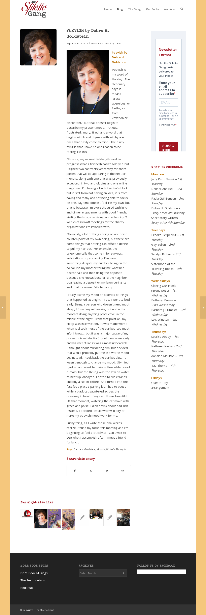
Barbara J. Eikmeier (164, 310)
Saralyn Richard (161, 254)
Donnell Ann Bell (162, 189)
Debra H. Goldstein (85, 449)
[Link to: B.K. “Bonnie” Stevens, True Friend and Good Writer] (96, 514)
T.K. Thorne (159, 365)
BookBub (26, 588)
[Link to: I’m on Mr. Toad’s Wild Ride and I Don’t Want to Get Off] (68, 519)
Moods (101, 449)
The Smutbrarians (32, 580)
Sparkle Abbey (161, 336)
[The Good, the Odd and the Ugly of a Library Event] (203, 307)
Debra (118, 43)
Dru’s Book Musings (34, 573)
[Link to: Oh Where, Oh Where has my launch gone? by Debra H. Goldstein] (54, 518)
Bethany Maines (162, 300)
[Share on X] (91, 470)
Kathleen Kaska (162, 346)
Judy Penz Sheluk (162, 179)
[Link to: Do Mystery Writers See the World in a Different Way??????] (110, 517)
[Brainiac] (3, 307)
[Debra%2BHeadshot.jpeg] (38, 47)
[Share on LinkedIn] (107, 470)
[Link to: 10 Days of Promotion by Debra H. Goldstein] (123, 517)
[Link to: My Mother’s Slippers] (82, 517)
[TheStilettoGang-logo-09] (34, 9)
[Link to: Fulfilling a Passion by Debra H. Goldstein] (27, 513)
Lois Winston (160, 319)
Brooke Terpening (163, 235)
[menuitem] (108, 9)
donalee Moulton (162, 356)
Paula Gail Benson (163, 198)
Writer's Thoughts (116, 449)
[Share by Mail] (123, 470)
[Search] (182, 9)
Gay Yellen (158, 244)
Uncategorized (101, 43)
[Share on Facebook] (75, 470)
